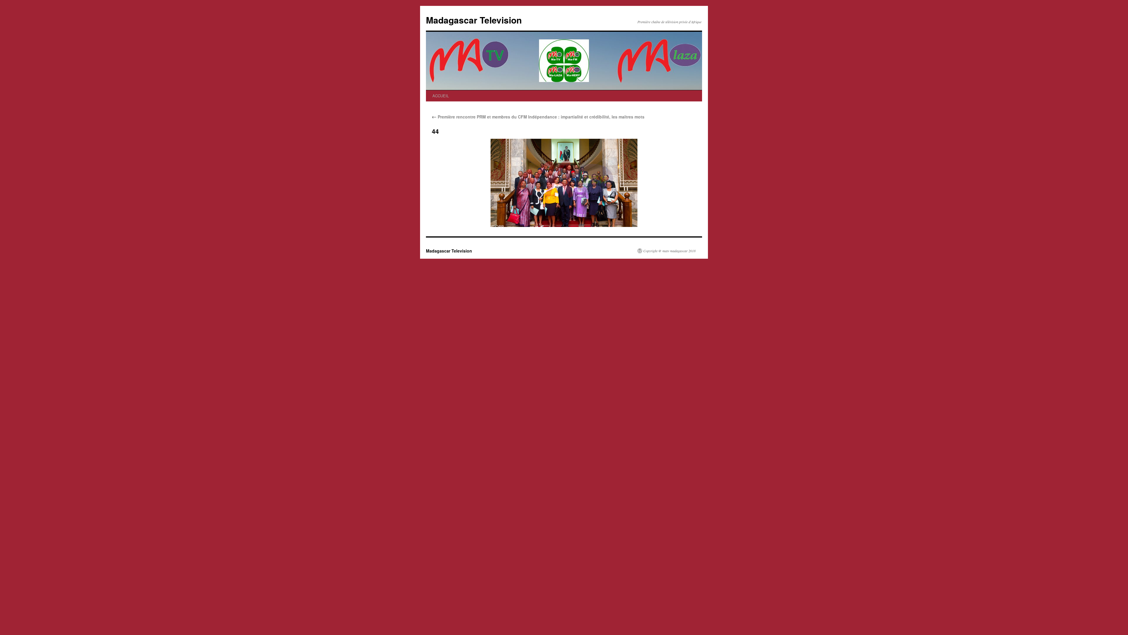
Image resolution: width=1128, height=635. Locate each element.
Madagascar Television (474, 20)
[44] (564, 183)
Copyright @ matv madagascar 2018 (669, 250)
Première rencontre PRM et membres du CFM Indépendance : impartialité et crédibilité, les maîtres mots (538, 117)
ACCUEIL (440, 95)
